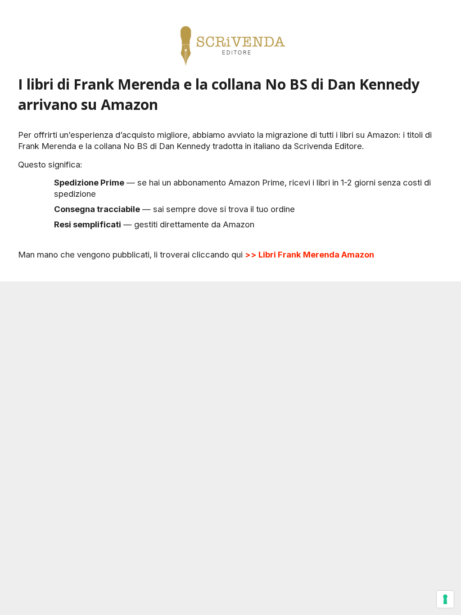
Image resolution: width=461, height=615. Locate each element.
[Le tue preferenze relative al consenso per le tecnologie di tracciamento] (445, 599)
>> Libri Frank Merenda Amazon (309, 254)
